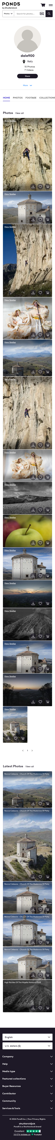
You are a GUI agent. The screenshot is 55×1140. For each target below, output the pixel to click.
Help (5, 1064)
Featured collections (14, 1078)
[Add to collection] (40, 186)
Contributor (9, 1093)
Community (9, 1101)
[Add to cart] (47, 186)
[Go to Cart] (43, 5)
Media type (8, 1071)
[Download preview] (33, 186)
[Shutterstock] (27, 1123)
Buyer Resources (11, 1086)
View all (19, 113)
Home (6, 97)
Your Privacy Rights (36, 1119)
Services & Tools (11, 1108)
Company (7, 1056)
